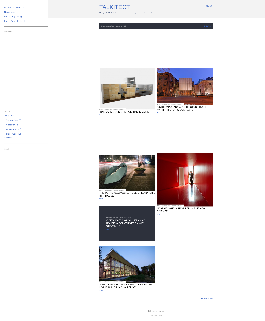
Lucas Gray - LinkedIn (15, 21)
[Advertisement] (156, 48)
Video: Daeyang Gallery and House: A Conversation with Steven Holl (125, 223)
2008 (8, 115)
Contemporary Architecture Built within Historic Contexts (181, 108)
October (12, 125)
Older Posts (207, 298)
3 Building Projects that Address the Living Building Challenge (125, 286)
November (13, 129)
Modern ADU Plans (14, 7)
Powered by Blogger (158, 311)
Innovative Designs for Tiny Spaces (124, 111)
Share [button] (101, 115)
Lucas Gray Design (13, 16)
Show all (207, 26)
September (13, 120)
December (13, 134)
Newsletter (9, 12)
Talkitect (114, 7)
